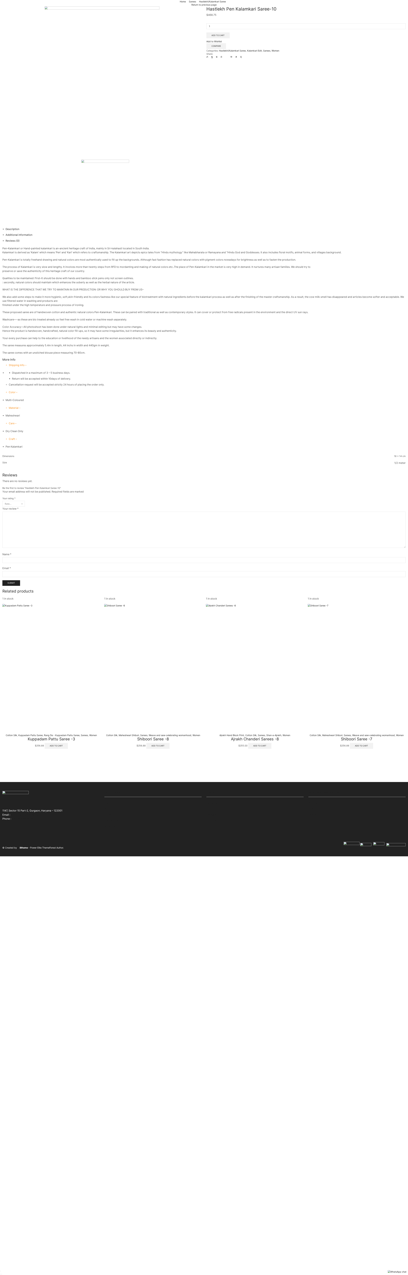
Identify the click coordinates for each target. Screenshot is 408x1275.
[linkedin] (231, 57)
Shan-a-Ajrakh (273, 735)
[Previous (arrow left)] (0, 1274)
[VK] (216, 57)
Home (183, 1)
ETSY (311, 808)
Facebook (212, 802)
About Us (110, 808)
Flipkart (313, 814)
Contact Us (111, 820)
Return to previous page (204, 4)
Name (6, 554)
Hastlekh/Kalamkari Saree (212, 1)
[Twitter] (208, 57)
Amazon (313, 802)
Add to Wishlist (214, 41)
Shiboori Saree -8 (153, 739)
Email (6, 568)
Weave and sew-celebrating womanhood (170, 735)
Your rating (8, 498)
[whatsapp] (236, 57)
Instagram (212, 814)
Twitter (210, 808)
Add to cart (218, 35)
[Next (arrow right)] (1, 1274)
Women (275, 50)
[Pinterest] (221, 57)
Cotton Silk (11, 735)
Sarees (192, 1)
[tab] (12, 229)
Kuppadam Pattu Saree (30, 735)
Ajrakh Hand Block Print (231, 735)
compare (216, 46)
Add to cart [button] (56, 746)
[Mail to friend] (226, 57)
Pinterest (211, 820)
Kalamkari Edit (254, 50)
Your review (10, 508)
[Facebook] (212, 57)
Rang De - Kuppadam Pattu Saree (62, 735)
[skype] (240, 57)
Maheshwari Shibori (129, 735)
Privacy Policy (112, 814)
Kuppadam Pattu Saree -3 (51, 739)
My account (111, 826)
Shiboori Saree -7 (356, 739)
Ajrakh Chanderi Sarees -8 (255, 739)
